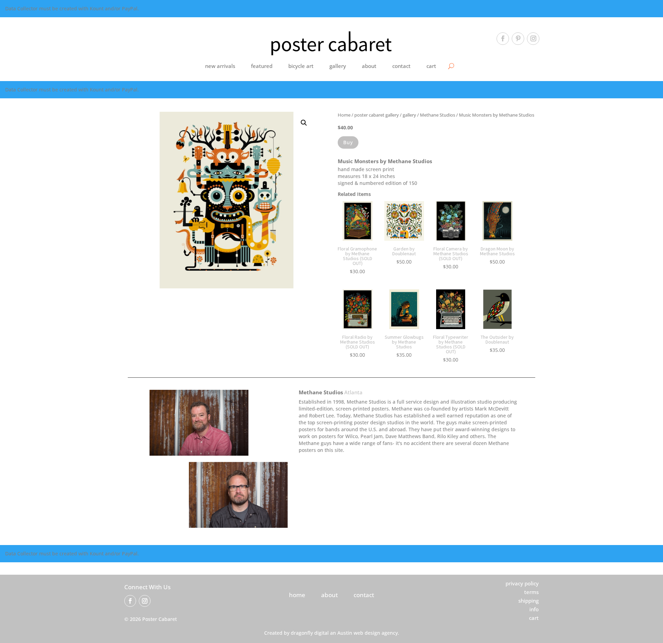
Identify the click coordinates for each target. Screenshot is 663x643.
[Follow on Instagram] (533, 38)
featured (261, 65)
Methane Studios (437, 115)
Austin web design (358, 633)
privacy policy (522, 583)
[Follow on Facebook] (503, 38)
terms (531, 591)
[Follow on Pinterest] (518, 38)
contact (401, 65)
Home (344, 115)
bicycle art (301, 65)
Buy (348, 142)
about (369, 65)
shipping (528, 600)
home (297, 595)
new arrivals (220, 65)
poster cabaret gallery (376, 115)
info (534, 609)
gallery (337, 65)
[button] (304, 123)
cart (431, 65)
